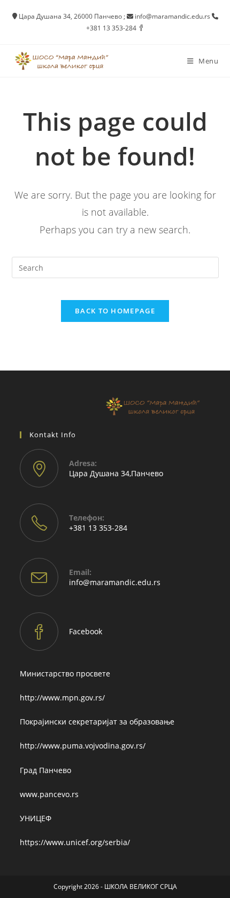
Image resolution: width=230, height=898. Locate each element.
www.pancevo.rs (49, 794)
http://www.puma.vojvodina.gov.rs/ (82, 746)
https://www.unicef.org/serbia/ (75, 842)
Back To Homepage (115, 311)
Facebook (85, 631)
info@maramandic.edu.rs (114, 582)
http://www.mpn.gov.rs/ (62, 697)
